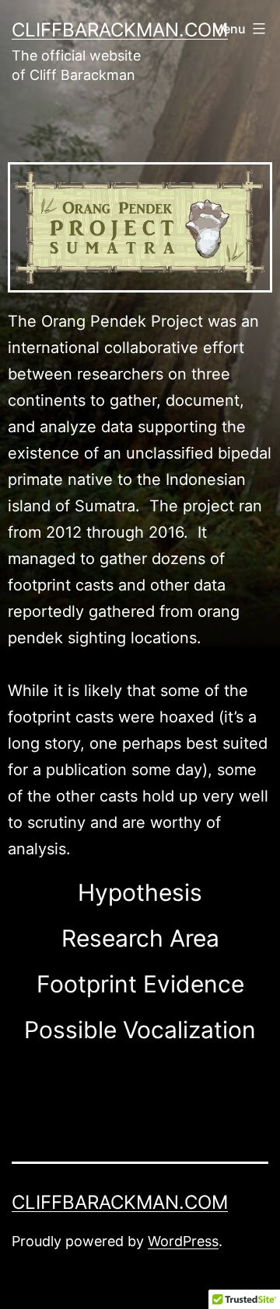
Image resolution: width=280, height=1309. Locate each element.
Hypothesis (140, 892)
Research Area (140, 938)
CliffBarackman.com (120, 30)
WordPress (183, 1241)
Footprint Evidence (140, 984)
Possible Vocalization (140, 1030)
